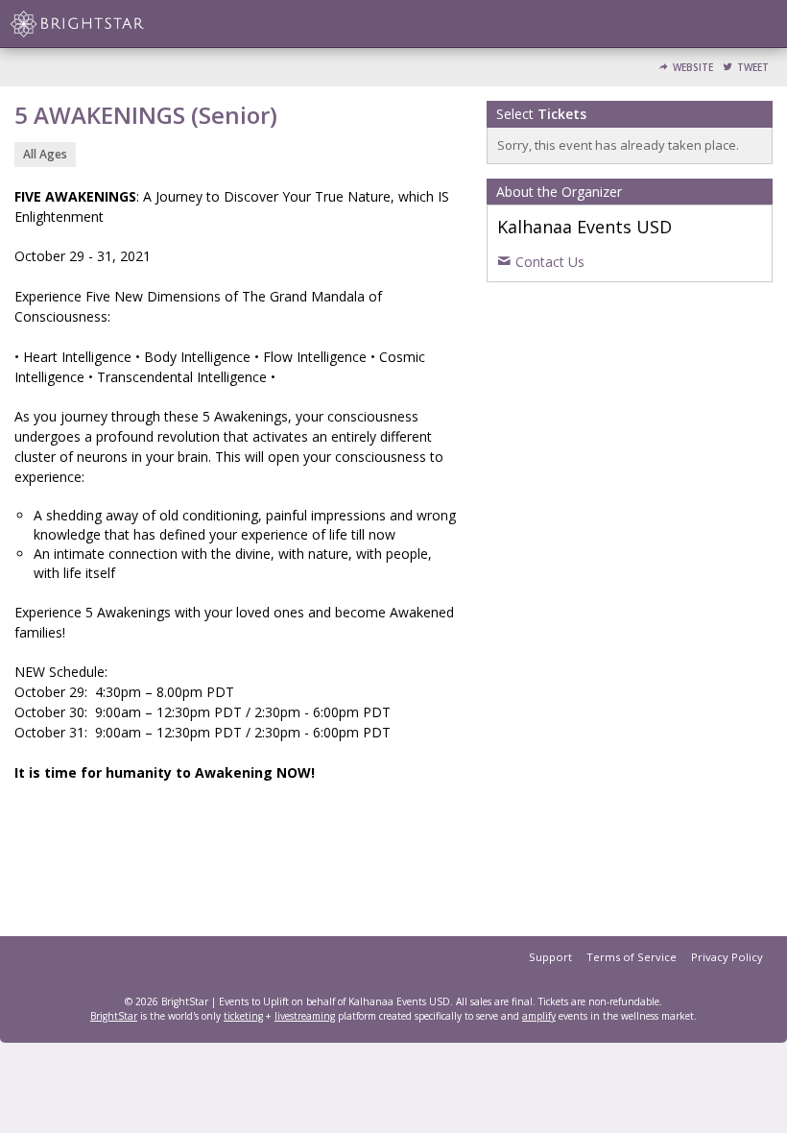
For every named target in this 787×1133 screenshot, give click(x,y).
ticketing (243, 1016)
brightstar (106, 24)
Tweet (753, 67)
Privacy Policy (727, 957)
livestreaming (304, 1016)
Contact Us (549, 262)
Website (693, 67)
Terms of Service (631, 957)
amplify (539, 1016)
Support (550, 957)
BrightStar (113, 1016)
